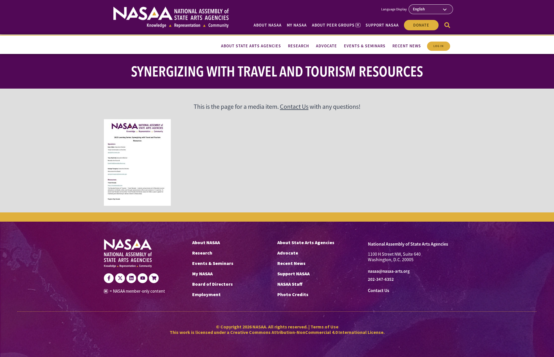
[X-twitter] (120, 278)
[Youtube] (142, 278)
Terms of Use (324, 327)
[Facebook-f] (109, 278)
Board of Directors (212, 284)
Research (202, 253)
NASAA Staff (289, 284)
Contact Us (294, 107)
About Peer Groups (335, 25)
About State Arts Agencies (305, 242)
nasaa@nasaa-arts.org (389, 271)
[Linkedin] (131, 278)
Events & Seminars (212, 263)
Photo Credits (292, 294)
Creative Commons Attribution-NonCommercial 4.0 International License (306, 332)
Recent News (291, 263)
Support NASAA (382, 25)
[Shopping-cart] (154, 278)
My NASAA (297, 25)
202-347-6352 (381, 279)
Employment (206, 294)
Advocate (287, 253)
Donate (421, 25)
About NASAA (268, 25)
